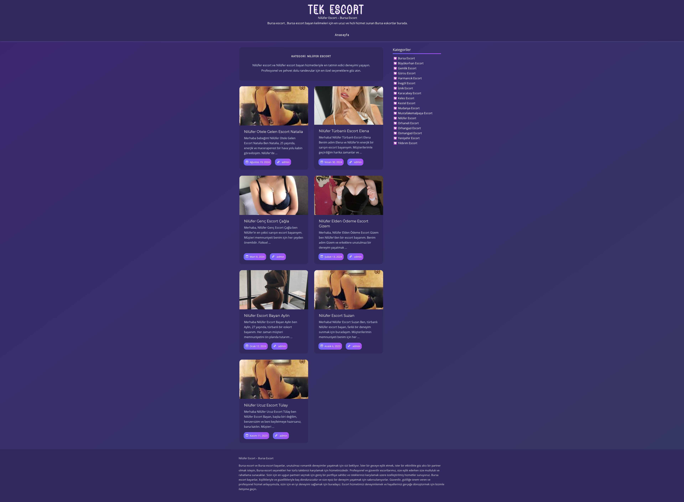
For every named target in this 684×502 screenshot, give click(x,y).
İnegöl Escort (406, 83)
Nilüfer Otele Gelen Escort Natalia (273, 132)
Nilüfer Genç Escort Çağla (266, 221)
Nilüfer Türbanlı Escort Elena (344, 131)
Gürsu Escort (407, 73)
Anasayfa (342, 35)
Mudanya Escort (409, 108)
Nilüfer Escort (407, 118)
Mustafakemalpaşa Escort (415, 113)
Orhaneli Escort (408, 123)
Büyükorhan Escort (411, 63)
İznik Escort (405, 88)
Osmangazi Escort (410, 133)
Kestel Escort (406, 103)
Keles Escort (406, 98)
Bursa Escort (406, 58)
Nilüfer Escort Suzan (336, 315)
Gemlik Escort (407, 68)
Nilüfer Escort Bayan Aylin (267, 315)
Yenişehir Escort (409, 138)
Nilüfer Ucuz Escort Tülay (266, 405)
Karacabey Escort (409, 93)
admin (285, 162)
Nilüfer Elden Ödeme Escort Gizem (343, 223)
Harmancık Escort (410, 78)
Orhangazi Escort (409, 128)
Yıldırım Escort (407, 143)
